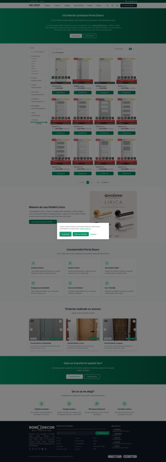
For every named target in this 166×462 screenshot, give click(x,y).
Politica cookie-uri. (85, 229)
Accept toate (65, 234)
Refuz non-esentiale (81, 234)
